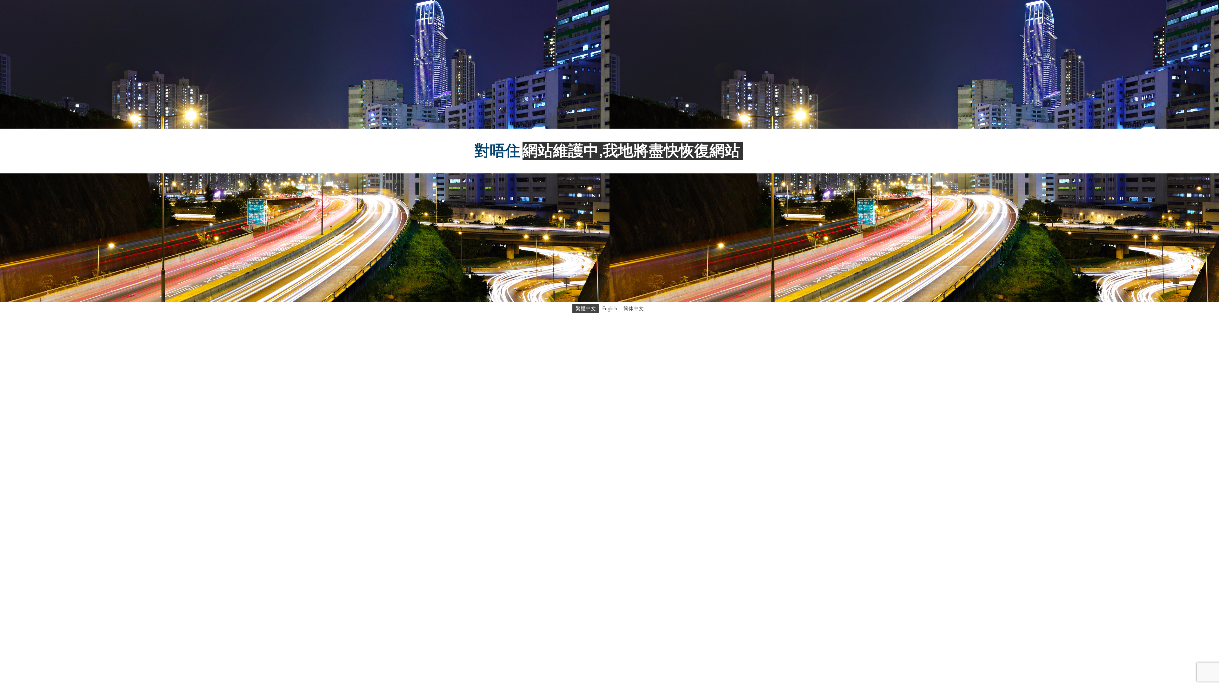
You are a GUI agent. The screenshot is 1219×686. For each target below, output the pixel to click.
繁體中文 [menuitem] (586, 308)
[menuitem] (585, 308)
